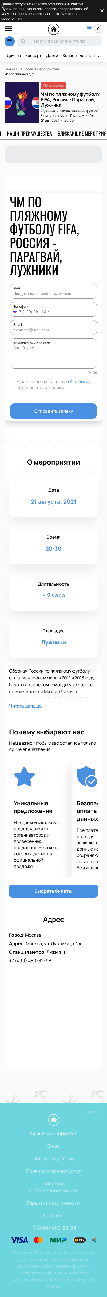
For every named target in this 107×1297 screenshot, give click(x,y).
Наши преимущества (29, 133)
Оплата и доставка (54, 1158)
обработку (79, 381)
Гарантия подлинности (53, 1203)
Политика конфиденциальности (53, 1187)
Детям (52, 55)
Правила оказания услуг (53, 1171)
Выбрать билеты (53, 891)
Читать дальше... (27, 706)
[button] (15, 311)
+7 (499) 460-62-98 (30, 960)
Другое (14, 55)
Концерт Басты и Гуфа (84, 55)
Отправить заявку (53, 411)
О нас (53, 1146)
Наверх (91, 1112)
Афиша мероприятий (54, 1133)
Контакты (53, 1215)
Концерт (33, 55)
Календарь (10, 41)
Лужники (48, 111)
